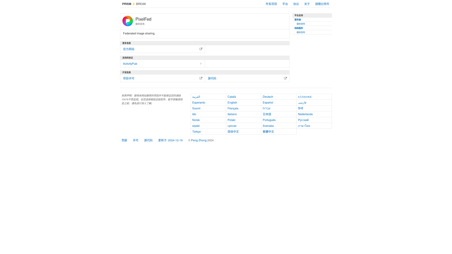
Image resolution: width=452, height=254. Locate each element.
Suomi (196, 108)
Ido (194, 114)
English (232, 102)
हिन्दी (300, 108)
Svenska (268, 126)
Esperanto (198, 102)
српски (232, 126)
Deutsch (268, 97)
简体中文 (233, 131)
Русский (303, 120)
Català (232, 97)
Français (233, 108)
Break (134, 4)
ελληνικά (304, 97)
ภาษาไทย (304, 126)
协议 (296, 4)
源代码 (148, 140)
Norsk (196, 120)
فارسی (302, 102)
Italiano (232, 114)
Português (269, 120)
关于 (307, 4)
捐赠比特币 (322, 4)
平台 (285, 4)
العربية (196, 97)
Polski (231, 120)
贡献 (124, 140)
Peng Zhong (199, 140)
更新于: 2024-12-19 (170, 140)
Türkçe (196, 131)
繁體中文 (268, 131)
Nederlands (305, 114)
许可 (135, 140)
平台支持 (299, 15)
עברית (266, 108)
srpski (196, 126)
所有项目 (271, 4)
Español (268, 102)
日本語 (267, 114)
